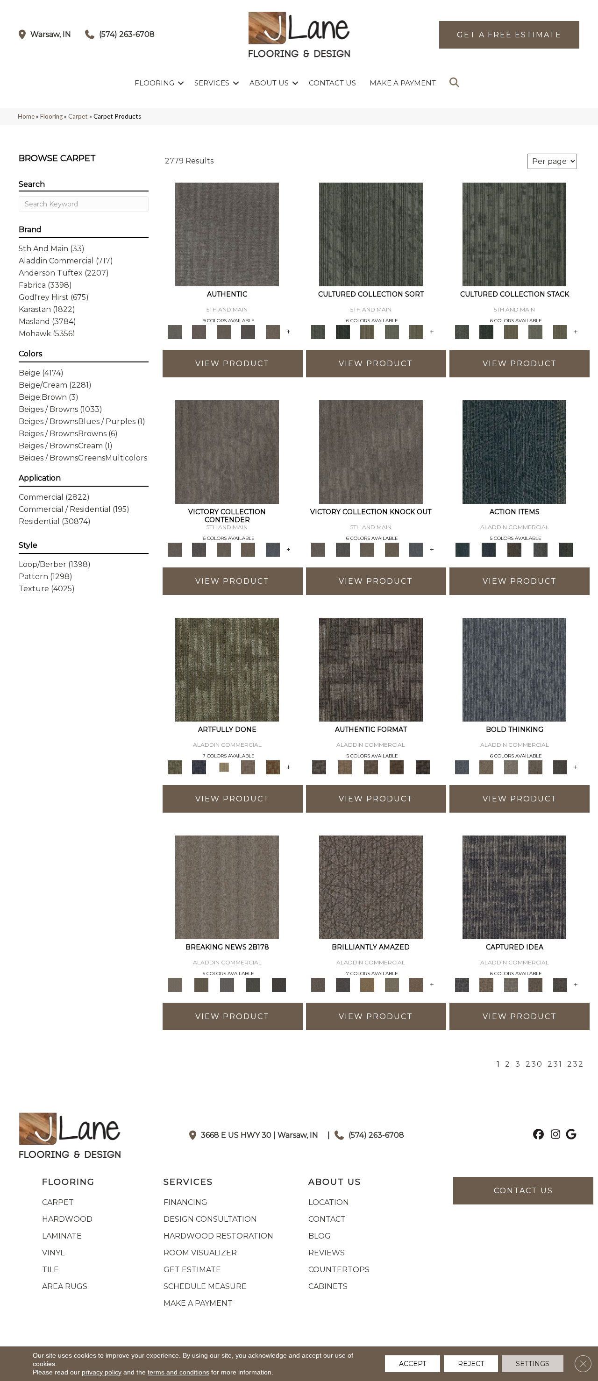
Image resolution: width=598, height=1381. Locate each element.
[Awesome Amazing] (248, 766)
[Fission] (536, 766)
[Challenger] (227, 451)
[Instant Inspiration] (416, 984)
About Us (269, 82)
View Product (232, 363)
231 (555, 1064)
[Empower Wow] (392, 984)
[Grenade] (486, 766)
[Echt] (199, 331)
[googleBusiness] (570, 1135)
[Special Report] (201, 984)
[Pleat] (392, 331)
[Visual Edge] (371, 669)
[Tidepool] (514, 451)
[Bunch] (342, 331)
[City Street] (566, 548)
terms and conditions (178, 1372)
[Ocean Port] (488, 548)
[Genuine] (224, 331)
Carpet (78, 116)
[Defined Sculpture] (344, 766)
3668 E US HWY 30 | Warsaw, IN (259, 1135)
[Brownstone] (514, 548)
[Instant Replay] (227, 984)
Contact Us (332, 82)
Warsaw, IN (50, 34)
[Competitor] (224, 548)
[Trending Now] (227, 886)
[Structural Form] (422, 766)
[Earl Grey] (540, 548)
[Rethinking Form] (396, 766)
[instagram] (553, 1135)
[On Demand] (253, 984)
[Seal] (560, 766)
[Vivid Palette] (273, 766)
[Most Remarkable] (199, 766)
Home (26, 116)
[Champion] (199, 548)
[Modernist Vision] (224, 766)
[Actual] (227, 233)
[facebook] (537, 1135)
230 (534, 1064)
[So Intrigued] (371, 886)
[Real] (273, 331)
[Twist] (416, 331)
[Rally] (248, 548)
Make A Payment (403, 82)
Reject (471, 1364)
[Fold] (367, 331)
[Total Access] (279, 984)
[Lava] (511, 766)
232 (575, 1064)
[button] (180, 83)
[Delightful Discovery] (227, 669)
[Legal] (248, 331)
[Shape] (514, 669)
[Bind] (371, 233)
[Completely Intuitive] (367, 984)
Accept (412, 1364)
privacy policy (101, 1372)
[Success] (273, 548)
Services (211, 82)
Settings (532, 1364)
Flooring (154, 82)
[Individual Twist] (371, 766)
